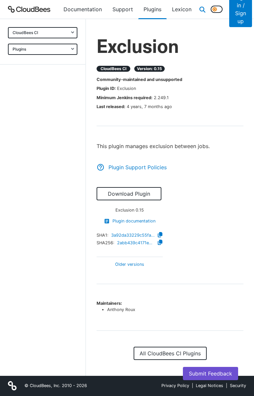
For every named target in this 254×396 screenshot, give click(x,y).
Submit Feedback (210, 373)
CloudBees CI (25, 32)
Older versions (129, 264)
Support (122, 9)
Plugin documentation (133, 220)
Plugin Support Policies (137, 167)
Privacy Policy (175, 385)
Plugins (19, 49)
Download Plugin (129, 193)
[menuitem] (82, 9)
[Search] (202, 9)
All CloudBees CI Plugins (170, 353)
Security (238, 385)
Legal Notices (209, 385)
